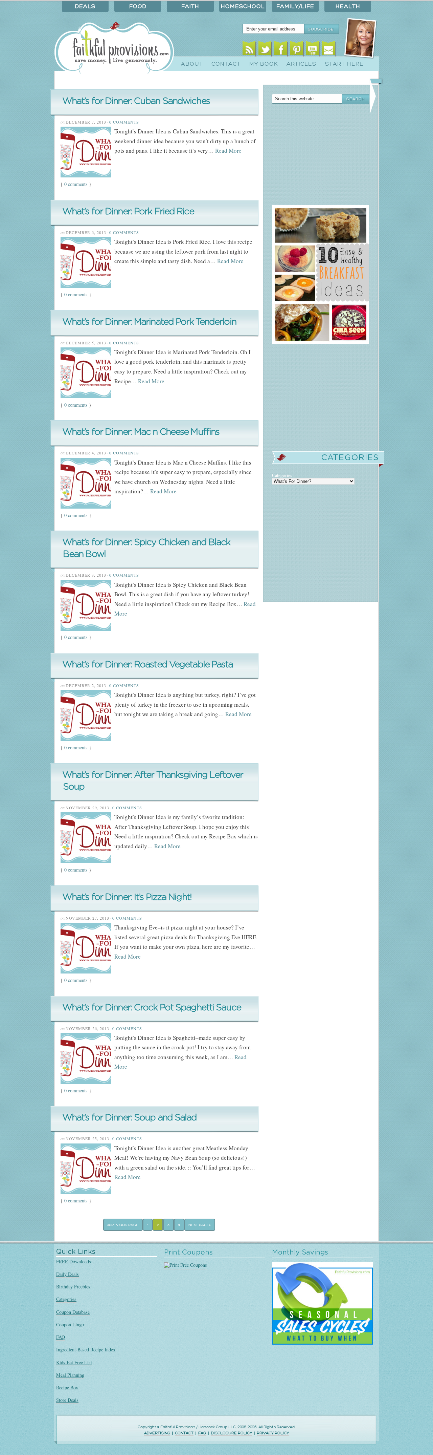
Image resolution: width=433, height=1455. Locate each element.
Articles (301, 64)
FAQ (60, 1337)
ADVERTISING (157, 1433)
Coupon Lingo (70, 1324)
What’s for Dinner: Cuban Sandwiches (136, 101)
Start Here (344, 64)
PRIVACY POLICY (273, 1433)
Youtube (312, 50)
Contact (226, 64)
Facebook (281, 50)
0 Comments (124, 122)
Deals (85, 6)
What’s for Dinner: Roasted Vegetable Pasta (147, 664)
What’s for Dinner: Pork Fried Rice (128, 211)
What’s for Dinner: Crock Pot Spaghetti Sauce (151, 1007)
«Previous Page (122, 1225)
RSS (249, 50)
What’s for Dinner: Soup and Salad (129, 1117)
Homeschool (243, 6)
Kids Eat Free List (74, 1362)
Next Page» (199, 1225)
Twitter (265, 50)
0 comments (76, 184)
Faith (190, 6)
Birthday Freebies (73, 1286)
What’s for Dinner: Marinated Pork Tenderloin (149, 321)
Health (348, 6)
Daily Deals (67, 1274)
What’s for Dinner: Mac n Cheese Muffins (140, 431)
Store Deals (67, 1400)
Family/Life (295, 6)
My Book (263, 64)
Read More (228, 150)
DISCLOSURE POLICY (231, 1433)
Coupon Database (73, 1312)
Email (328, 50)
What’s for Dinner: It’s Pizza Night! (126, 897)
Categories (66, 1299)
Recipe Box (67, 1387)
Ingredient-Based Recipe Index (85, 1349)
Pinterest (296, 50)
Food (137, 6)
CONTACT (184, 1433)
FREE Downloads (73, 1261)
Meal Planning (70, 1375)
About (192, 64)
